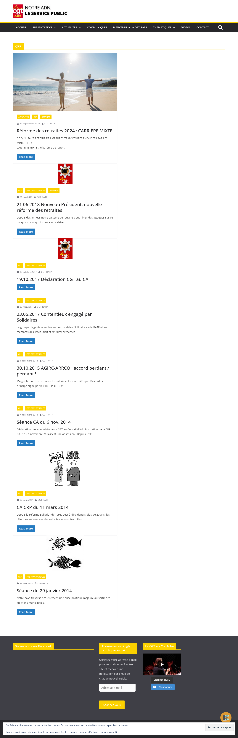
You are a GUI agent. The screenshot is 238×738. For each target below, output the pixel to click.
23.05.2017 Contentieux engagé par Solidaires (54, 317)
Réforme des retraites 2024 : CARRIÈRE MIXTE (64, 131)
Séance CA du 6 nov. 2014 (44, 422)
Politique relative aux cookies (104, 732)
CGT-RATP (49, 123)
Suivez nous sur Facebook (33, 646)
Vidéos (186, 27)
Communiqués (97, 27)
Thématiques (162, 27)
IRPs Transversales (35, 190)
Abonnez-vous (112, 705)
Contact (203, 27)
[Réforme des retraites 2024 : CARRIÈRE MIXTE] (65, 82)
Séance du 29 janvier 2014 (44, 590)
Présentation (42, 27)
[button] (54, 27)
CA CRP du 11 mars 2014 (43, 507)
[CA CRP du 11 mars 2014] (65, 468)
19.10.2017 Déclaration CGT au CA (53, 279)
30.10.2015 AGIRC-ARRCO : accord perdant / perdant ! (63, 371)
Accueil (21, 27)
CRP (35, 117)
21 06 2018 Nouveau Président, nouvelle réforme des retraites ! (59, 207)
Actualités (69, 27)
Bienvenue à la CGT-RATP (130, 27)
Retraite (46, 117)
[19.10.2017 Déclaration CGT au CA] (65, 248)
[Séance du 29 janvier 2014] (65, 553)
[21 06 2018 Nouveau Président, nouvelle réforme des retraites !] (65, 174)
